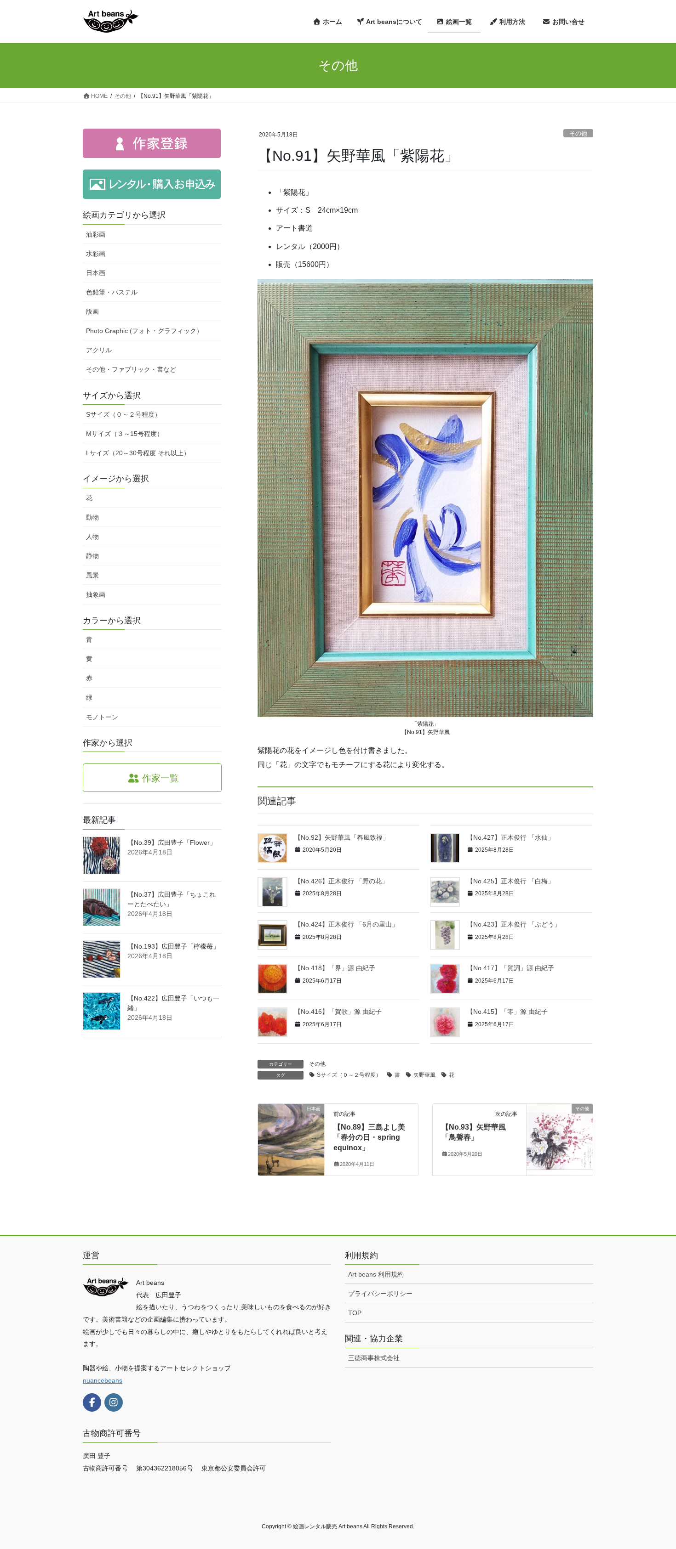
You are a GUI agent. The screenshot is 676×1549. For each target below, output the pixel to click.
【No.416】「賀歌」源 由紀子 (338, 1011)
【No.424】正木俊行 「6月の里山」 (346, 924)
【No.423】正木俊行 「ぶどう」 (514, 924)
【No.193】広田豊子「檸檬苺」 (173, 946)
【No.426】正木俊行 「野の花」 (341, 881)
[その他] (560, 1138)
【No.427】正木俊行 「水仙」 (510, 837)
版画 (92, 311)
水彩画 (95, 253)
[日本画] (291, 1138)
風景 (92, 575)
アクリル (99, 350)
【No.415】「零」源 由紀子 (507, 1011)
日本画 (95, 273)
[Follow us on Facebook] (92, 1402)
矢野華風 (424, 1075)
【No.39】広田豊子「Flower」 (171, 842)
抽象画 (95, 594)
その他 (578, 133)
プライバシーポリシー (380, 1293)
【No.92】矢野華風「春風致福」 (341, 837)
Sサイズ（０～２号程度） (349, 1075)
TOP (354, 1313)
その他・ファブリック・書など (131, 369)
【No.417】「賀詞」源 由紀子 (510, 968)
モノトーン (102, 717)
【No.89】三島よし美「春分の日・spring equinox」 (369, 1137)
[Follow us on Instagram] (113, 1402)
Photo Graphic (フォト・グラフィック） (144, 330)
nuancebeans (102, 1380)
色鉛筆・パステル (111, 292)
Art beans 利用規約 (376, 1274)
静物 (92, 556)
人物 (92, 536)
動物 (92, 517)
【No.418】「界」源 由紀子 (334, 968)
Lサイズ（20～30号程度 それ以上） (138, 453)
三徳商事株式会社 (374, 1358)
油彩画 (95, 234)
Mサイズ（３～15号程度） (124, 433)
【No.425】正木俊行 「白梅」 (510, 881)
